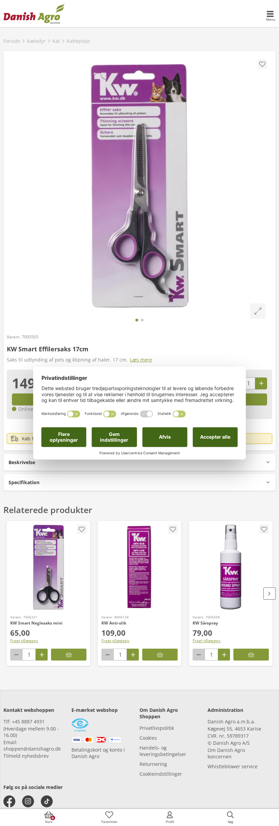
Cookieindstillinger (161, 774)
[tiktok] (47, 801)
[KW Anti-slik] (139, 567)
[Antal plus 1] (261, 383)
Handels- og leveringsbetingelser (163, 750)
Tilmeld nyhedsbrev (26, 756)
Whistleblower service (233, 766)
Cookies (148, 738)
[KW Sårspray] (231, 567)
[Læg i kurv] (68, 655)
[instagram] (28, 801)
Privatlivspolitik (157, 728)
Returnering (153, 764)
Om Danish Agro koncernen (226, 753)
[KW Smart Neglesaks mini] (48, 567)
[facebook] (9, 801)
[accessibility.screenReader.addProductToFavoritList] (81, 529)
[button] (139, 462)
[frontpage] (34, 13)
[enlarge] (257, 311)
